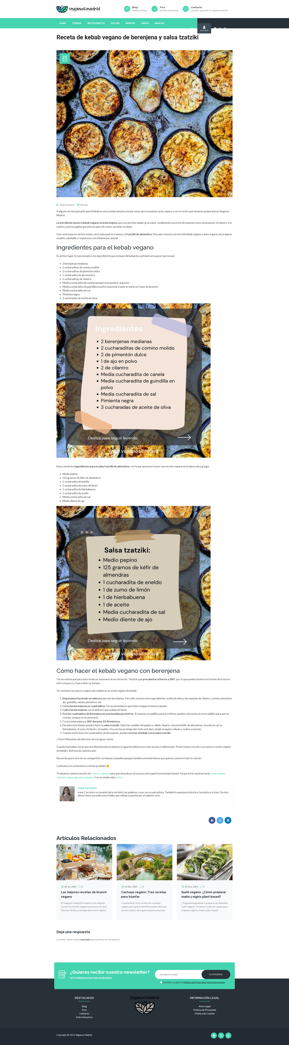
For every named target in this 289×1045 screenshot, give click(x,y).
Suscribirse (216, 974)
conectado (84, 939)
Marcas (159, 23)
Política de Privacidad (194, 982)
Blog (84, 1006)
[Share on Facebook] (212, 820)
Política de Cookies (205, 1013)
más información (215, 982)
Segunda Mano (68, 33)
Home (62, 23)
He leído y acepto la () (193, 982)
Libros (145, 23)
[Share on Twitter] (220, 820)
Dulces (115, 23)
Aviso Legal (205, 1006)
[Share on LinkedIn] (228, 820)
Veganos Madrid (83, 1035)
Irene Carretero (66, 205)
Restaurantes (96, 23)
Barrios (130, 23)
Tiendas (77, 23)
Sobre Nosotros (84, 1017)
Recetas (84, 205)
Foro (84, 1009)
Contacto (84, 1013)
